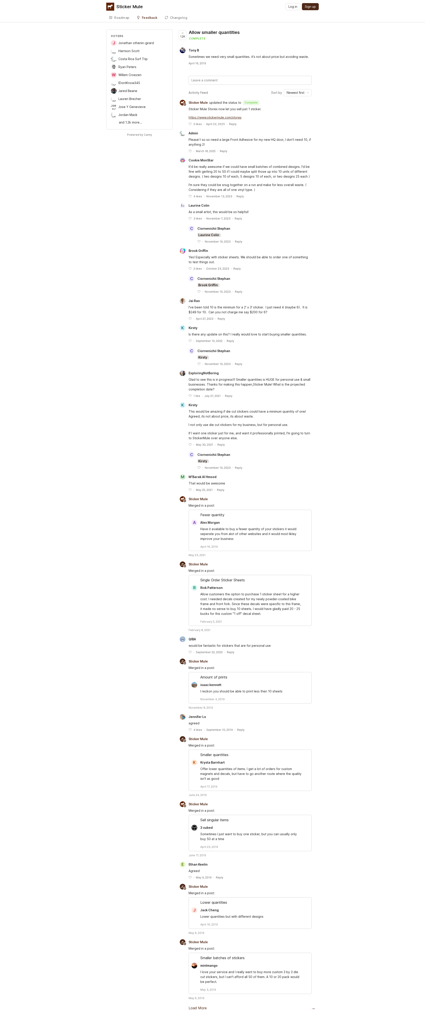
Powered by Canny (139, 134)
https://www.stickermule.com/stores (215, 117)
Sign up (310, 6)
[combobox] (298, 92)
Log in (292, 6)
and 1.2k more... (130, 122)
